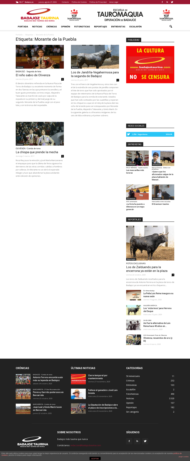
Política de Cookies (79, 2)
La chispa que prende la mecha (37, 152)
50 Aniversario (133, 376)
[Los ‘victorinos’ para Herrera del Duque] (133, 310)
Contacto (65, 2)
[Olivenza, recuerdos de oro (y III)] (133, 340)
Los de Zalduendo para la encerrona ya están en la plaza (146, 269)
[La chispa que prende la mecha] (40, 134)
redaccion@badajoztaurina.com (86, 445)
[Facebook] (162, 2)
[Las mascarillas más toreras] (137, 158)
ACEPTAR (95, 459)
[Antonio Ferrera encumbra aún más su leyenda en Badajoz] (23, 379)
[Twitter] (172, 2)
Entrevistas (118, 26)
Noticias (37, 26)
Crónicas (51, 26)
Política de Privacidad (98, 2)
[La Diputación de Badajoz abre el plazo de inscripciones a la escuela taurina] (78, 408)
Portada (23, 26)
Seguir (169, 134)
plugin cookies (184, 456)
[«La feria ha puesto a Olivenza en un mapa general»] (137, 192)
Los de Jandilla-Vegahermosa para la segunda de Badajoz (95, 74)
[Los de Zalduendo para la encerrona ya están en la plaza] (150, 243)
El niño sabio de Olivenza (33, 75)
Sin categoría (132, 411)
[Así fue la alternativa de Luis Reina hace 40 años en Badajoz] (133, 325)
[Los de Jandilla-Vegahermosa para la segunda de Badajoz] (95, 57)
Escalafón (135, 26)
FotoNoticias (82, 26)
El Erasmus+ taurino (160, 204)
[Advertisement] (150, 102)
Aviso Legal (113, 2)
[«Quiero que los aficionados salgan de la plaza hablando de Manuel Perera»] (163, 158)
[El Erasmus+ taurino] (163, 192)
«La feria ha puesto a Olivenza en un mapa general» (135, 207)
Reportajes (100, 26)
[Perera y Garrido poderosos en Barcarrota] (23, 394)
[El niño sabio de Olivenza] (40, 57)
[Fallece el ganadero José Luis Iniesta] (78, 394)
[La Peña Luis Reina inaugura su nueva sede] (133, 295)
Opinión (65, 26)
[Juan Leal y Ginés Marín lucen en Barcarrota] (23, 409)
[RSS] (167, 2)
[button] (170, 26)
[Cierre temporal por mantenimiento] (78, 379)
